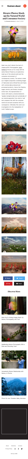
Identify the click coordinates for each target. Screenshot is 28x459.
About (7, 445)
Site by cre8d (14, 453)
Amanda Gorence (10, 21)
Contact (20, 445)
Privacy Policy (9, 448)
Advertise (13, 445)
